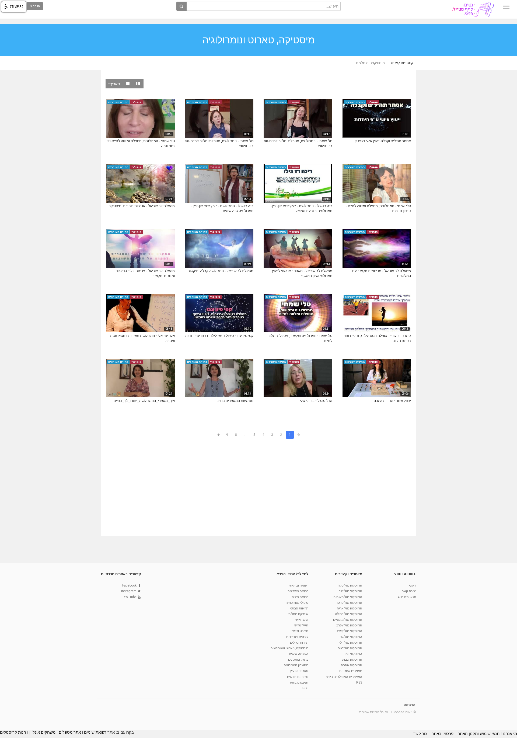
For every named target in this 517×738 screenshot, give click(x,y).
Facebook (129, 585)
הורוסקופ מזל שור (350, 591)
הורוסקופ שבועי (351, 659)
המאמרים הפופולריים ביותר (344, 677)
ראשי (412, 585)
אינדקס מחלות (298, 614)
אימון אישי (301, 620)
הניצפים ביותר (298, 682)
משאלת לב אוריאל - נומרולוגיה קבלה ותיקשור (220, 271)
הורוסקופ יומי (353, 654)
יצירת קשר (409, 591)
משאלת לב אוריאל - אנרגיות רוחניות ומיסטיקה (142, 206)
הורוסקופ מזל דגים (350, 648)
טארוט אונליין (299, 671)
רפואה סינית (300, 597)
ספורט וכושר (300, 631)
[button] (13, 6)
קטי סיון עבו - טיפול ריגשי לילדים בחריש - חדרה (219, 336)
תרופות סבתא (299, 608)
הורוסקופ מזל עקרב (349, 625)
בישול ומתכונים (298, 659)
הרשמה (409, 705)
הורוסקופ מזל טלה (350, 585)
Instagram (129, 591)
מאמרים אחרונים (350, 671)
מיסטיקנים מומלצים (370, 63)
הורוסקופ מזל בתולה (348, 614)
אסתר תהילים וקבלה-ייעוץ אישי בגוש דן (383, 141)
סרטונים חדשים (297, 677)
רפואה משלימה (298, 591)
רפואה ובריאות (298, 585)
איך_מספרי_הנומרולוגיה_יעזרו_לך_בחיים (144, 401)
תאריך (115, 84)
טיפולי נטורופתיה (297, 603)
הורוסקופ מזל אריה (349, 608)
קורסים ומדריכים (297, 637)
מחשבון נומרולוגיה (296, 665)
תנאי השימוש (407, 597)
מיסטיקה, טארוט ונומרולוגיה (289, 648)
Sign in (35, 6)
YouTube (130, 597)
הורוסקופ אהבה (351, 665)
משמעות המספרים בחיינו (234, 401)
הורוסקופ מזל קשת (349, 631)
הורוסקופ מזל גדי (351, 637)
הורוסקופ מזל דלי (350, 642)
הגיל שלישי (301, 625)
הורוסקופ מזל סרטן (349, 603)
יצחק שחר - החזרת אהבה (392, 401)
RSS (359, 682)
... (245, 435)
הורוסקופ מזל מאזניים (347, 620)
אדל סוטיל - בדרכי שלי (316, 401)
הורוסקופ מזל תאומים (347, 597)
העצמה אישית (298, 654)
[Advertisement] (258, 488)
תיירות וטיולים (299, 642)
